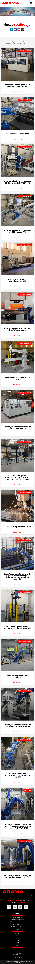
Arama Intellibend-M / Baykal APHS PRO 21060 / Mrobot (17, 86)
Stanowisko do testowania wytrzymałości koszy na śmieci (17, 627)
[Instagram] (22, 29)
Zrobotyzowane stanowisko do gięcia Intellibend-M (17, 427)
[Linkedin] (11, 29)
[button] (31, 3)
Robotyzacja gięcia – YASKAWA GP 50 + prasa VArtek (17, 329)
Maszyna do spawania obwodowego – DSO (17, 280)
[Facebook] (15, 29)
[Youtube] (19, 29)
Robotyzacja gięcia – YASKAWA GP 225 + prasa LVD (17, 231)
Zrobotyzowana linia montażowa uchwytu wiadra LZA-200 (17, 775)
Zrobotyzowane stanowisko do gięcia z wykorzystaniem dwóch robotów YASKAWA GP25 (17, 826)
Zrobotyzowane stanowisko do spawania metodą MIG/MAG (17, 876)
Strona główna (8, 11)
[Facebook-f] (9, 907)
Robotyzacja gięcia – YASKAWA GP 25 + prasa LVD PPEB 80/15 (17, 182)
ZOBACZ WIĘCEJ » (17, 92)
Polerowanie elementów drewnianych (17, 676)
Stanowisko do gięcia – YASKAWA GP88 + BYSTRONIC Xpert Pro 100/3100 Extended (17, 477)
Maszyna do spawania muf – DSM (17, 378)
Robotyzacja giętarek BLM (17, 134)
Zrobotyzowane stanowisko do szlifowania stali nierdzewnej (17, 725)
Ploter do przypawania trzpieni (17, 526)
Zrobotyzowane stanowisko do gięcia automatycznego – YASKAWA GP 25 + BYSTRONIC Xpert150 (17, 576)
